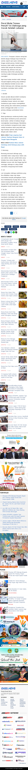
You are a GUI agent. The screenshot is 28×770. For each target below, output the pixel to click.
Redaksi (3, 701)
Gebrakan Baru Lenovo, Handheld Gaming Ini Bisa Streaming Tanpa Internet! (18, 418)
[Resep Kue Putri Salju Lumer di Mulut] (23, 368)
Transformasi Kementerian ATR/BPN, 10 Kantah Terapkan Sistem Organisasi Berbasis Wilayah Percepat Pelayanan (17, 599)
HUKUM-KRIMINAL (16, 6)
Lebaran (3, 90)
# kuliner (16, 226)
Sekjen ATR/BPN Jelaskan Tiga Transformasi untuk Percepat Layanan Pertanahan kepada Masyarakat (17, 398)
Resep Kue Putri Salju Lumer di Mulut (9, 367)
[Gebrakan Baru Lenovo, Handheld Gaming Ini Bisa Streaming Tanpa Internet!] (4, 419)
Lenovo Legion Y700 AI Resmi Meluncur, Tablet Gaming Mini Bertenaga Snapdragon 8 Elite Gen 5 (17, 408)
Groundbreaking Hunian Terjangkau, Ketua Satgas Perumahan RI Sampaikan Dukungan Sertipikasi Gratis (16, 388)
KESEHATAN (22, 703)
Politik (11, 706)
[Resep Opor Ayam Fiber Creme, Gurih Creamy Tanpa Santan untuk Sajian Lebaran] (23, 295)
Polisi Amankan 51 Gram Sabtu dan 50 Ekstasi (17, 590)
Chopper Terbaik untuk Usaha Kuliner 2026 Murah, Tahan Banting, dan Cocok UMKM (9, 262)
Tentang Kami (4, 702)
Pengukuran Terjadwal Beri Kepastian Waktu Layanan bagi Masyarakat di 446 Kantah (17, 609)
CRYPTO (22, 699)
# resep (23, 226)
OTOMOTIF (22, 706)
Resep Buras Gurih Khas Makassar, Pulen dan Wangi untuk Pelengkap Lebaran (9, 313)
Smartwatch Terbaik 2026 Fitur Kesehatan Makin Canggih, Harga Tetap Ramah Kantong (9, 252)
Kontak (2, 699)
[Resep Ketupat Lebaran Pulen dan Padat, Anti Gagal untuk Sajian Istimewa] (23, 323)
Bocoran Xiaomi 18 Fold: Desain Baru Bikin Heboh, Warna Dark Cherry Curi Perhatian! (17, 426)
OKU (2, 6)
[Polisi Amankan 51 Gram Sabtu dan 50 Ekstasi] (4, 591)
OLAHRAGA (13, 705)
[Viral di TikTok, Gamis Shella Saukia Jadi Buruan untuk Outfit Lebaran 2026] (23, 359)
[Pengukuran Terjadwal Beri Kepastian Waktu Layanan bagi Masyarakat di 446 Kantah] (4, 610)
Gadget (12, 708)
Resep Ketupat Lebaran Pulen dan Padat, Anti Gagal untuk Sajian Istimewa (9, 322)
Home (3, 19)
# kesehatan (13, 229)
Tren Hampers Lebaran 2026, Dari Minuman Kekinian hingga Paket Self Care (9, 349)
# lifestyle (8, 226)
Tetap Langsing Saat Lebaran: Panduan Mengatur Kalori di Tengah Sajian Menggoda (12, 137)
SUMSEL (22, 700)
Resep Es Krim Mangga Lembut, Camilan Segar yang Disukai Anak (9, 340)
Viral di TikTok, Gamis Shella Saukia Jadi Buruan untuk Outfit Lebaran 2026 (9, 358)
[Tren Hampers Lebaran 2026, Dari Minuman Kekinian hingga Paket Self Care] (23, 350)
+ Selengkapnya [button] (22, 763)
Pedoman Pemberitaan (4, 704)
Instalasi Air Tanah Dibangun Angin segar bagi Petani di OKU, (17, 581)
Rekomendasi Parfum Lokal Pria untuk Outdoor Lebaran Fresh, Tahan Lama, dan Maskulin (9, 284)
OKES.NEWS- (5, 57)
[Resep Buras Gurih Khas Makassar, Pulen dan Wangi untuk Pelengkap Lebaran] (23, 314)
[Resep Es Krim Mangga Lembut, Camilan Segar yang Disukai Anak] (23, 341)
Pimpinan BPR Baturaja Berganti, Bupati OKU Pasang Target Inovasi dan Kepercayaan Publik (13, 497)
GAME (24, 6)
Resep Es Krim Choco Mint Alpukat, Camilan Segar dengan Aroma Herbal (9, 331)
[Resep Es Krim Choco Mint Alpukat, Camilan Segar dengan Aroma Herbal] (23, 332)
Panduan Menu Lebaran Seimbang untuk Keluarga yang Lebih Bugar (12, 145)
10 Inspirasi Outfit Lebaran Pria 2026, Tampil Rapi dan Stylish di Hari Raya (9, 375)
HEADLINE (8, 6)
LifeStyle (8, 19)
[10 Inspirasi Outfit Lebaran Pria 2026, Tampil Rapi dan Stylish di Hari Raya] (23, 376)
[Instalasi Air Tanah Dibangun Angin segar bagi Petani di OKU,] (4, 583)
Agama (12, 703)
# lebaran (4, 229)
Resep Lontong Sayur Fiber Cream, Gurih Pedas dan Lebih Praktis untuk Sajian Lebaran (9, 303)
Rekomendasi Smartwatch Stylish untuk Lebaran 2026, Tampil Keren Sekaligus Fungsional (9, 273)
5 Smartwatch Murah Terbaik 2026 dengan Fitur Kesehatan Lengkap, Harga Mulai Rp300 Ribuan (9, 241)
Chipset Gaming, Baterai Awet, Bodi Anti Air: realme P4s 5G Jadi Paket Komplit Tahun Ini (13, 503)
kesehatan (21, 108)
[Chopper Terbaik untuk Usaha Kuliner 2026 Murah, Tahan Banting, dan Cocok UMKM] (23, 263)
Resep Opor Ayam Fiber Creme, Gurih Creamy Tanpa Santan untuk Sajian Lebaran (9, 294)
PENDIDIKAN (22, 702)
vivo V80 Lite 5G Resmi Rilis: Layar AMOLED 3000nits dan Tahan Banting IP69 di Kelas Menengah (12, 510)
